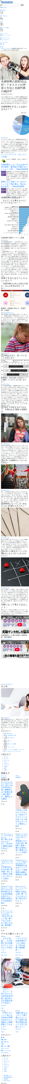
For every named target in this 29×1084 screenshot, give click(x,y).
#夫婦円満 (3, 777)
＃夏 (5, 768)
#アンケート (4, 775)
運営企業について (8, 1075)
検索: (1, 5)
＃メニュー (6, 765)
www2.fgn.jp (6, 384)
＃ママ (5, 761)
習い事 (10, 733)
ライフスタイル (7, 48)
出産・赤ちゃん (11, 737)
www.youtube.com (7, 639)
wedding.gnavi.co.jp (8, 312)
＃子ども (6, 757)
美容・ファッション (20, 749)
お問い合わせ (7, 1080)
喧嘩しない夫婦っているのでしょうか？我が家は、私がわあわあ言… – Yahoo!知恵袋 (13, 184)
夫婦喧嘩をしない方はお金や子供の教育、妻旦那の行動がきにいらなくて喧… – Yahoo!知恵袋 (14, 166)
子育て (8, 740)
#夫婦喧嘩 (18, 777)
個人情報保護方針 (8, 1077)
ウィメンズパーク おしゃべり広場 (13, 155)
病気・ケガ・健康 (11, 744)
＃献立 (5, 770)
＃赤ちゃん (6, 763)
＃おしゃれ (6, 760)
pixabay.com (6, 353)
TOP (2, 48)
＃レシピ (6, 758)
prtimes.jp (5, 137)
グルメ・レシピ (11, 747)
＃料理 (5, 766)
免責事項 (6, 1079)
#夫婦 (17, 775)
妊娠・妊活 (13, 735)
